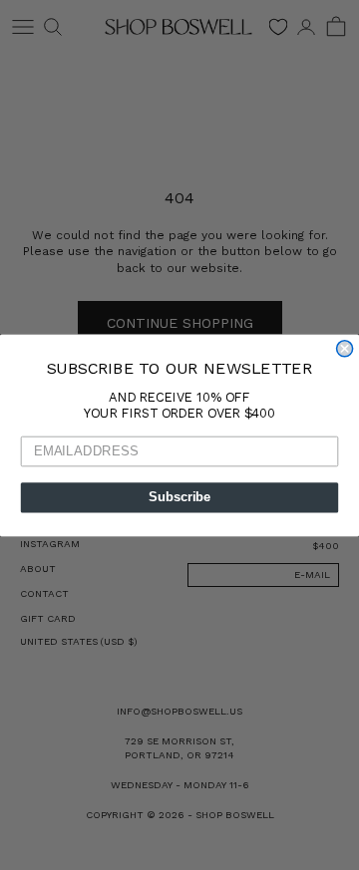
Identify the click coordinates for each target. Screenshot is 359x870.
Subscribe (179, 497)
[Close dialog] (345, 348)
